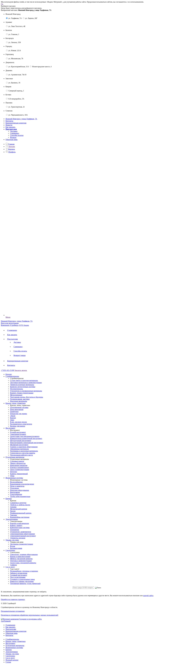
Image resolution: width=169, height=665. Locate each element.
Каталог (9, 374)
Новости (9, 125)
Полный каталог (12, 660)
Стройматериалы (12, 639)
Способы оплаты (16, 135)
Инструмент (10, 643)
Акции (26, 325)
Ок (2, 4)
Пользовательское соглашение (13, 611)
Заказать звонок (20, 370)
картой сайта (148, 596)
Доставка (13, 131)
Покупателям (12, 339)
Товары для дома (12, 654)
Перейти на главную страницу (13, 599)
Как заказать (10, 127)
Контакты (9, 121)
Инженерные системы (14, 648)
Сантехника (10, 656)
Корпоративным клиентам (16, 123)
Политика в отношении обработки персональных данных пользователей (29, 615)
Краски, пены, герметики (16, 641)
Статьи (8, 662)
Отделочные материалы (15, 645)
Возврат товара (20, 355)
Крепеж (9, 650)
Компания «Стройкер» (10, 325)
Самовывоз (14, 133)
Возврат (13, 137)
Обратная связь (11, 140)
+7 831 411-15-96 (7, 370)
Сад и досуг (10, 658)
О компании (12, 330)
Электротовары (12, 652)
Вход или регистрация (10, 323)
